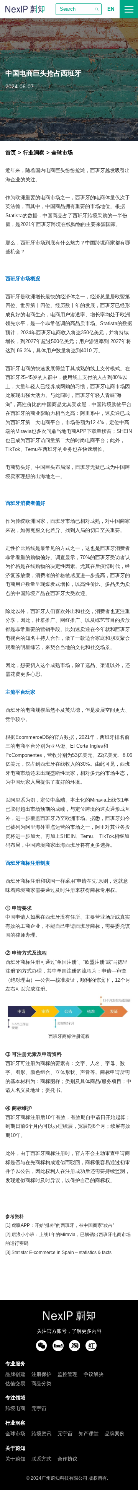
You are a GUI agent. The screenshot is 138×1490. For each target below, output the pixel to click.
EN (110, 9)
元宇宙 (38, 1408)
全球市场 (62, 153)
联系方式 (41, 1459)
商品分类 (41, 1383)
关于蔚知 (15, 1448)
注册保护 (41, 1374)
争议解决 (94, 1374)
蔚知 (24, 9)
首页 (10, 153)
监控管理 (67, 1374)
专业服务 (15, 1363)
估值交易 (15, 1383)
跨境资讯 (41, 1433)
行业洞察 (33, 153)
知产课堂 (89, 1433)
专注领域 (15, 1398)
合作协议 (67, 1459)
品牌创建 (15, 1374)
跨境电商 (15, 1408)
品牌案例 (115, 1433)
